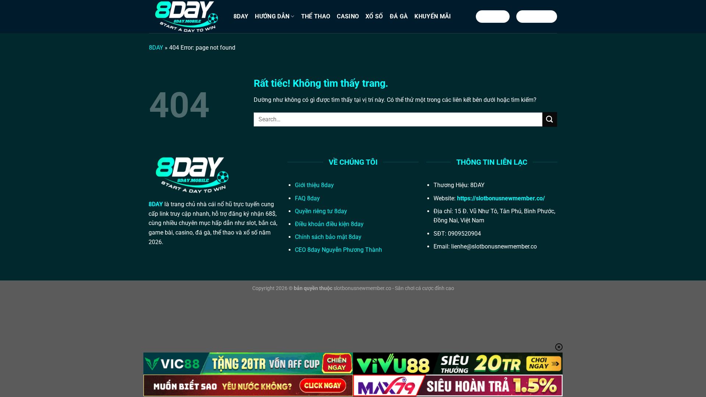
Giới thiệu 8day (314, 185)
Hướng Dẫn (272, 16)
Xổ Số (374, 16)
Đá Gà (399, 16)
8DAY (240, 16)
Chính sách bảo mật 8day (328, 236)
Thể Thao (316, 16)
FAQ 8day (307, 198)
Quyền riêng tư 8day (321, 211)
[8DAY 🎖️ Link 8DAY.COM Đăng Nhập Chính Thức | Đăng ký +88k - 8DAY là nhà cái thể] (185, 16)
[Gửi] (549, 119)
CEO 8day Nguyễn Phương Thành (338, 249)
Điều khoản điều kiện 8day (329, 224)
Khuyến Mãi (432, 16)
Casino (348, 16)
